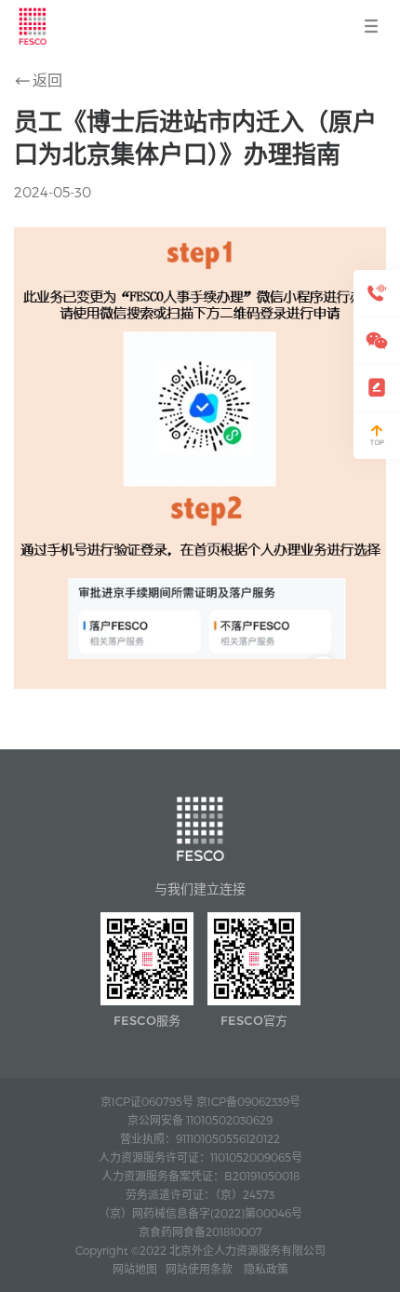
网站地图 (135, 1268)
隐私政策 (266, 1268)
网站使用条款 (199, 1268)
